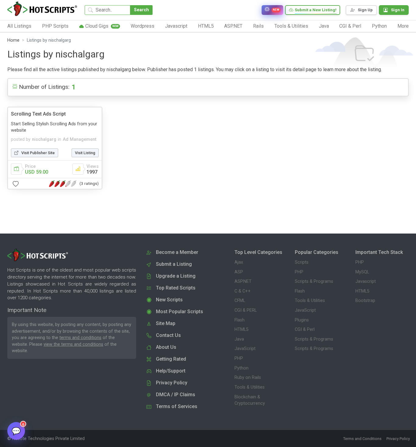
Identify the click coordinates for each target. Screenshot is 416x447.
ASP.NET (243, 281)
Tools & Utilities (249, 387)
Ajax (238, 262)
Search (141, 9)
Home (13, 40)
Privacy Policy (398, 438)
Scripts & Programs (314, 281)
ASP (238, 272)
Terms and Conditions (362, 438)
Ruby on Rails (247, 377)
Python (241, 368)
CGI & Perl (305, 329)
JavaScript (245, 348)
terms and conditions (80, 337)
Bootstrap (365, 300)
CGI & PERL (245, 310)
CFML (239, 300)
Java (239, 339)
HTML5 (241, 329)
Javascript (365, 281)
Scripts (301, 262)
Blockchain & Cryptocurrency (249, 400)
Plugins (302, 320)
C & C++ (242, 291)
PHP (238, 358)
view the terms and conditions (73, 344)
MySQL (362, 272)
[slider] (62, 183)
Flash (239, 320)
